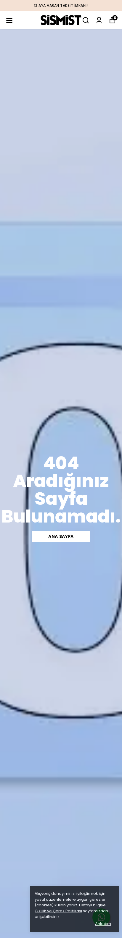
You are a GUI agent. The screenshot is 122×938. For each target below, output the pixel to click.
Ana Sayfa (61, 536)
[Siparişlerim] (99, 20)
